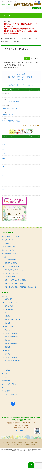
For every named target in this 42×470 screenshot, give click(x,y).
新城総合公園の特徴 (11, 259)
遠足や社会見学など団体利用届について (17, 280)
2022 (3, 158)
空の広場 (7, 340)
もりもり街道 (9, 306)
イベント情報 (6, 370)
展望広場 (7, 330)
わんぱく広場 (9, 309)
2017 (3, 180)
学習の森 (7, 323)
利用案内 (4, 257)
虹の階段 (7, 354)
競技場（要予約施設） (12, 343)
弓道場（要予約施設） (12, 336)
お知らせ (4, 377)
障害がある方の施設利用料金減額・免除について (20, 287)
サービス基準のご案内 (12, 266)
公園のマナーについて (12, 273)
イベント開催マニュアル (9, 243)
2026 (3, 140)
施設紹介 (4, 296)
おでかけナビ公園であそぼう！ (11, 39)
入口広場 (7, 312)
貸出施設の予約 (10, 276)
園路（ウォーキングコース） (14, 319)
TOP (31, 465)
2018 (3, 176)
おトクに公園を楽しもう (9, 384)
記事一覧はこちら (29, 125)
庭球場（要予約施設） (12, 333)
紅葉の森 (7, 347)
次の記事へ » (21, 80)
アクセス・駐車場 (7, 240)
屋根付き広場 (9, 326)
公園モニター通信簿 (8, 250)
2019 (3, 171)
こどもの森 (8, 299)
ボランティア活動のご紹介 (10, 394)
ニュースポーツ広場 (11, 302)
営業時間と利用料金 (11, 263)
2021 (3, 162)
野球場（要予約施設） (12, 357)
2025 (3, 145)
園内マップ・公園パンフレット (15, 270)
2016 (3, 184)
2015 (3, 189)
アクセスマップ (21, 430)
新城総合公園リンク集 (9, 253)
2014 (3, 193)
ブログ (4, 387)
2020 (3, 167)
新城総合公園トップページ (10, 236)
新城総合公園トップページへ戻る (21, 85)
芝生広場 (7, 350)
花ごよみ (4, 373)
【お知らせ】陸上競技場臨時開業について (18, 29)
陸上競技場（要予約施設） (13, 360)
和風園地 (7, 316)
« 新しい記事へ (21, 74)
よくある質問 (6, 391)
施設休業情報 (6, 380)
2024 (3, 149)
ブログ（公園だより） (29, 39)
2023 (3, 153)
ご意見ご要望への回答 (9, 247)
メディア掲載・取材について (14, 283)
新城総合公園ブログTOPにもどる (21, 77)
